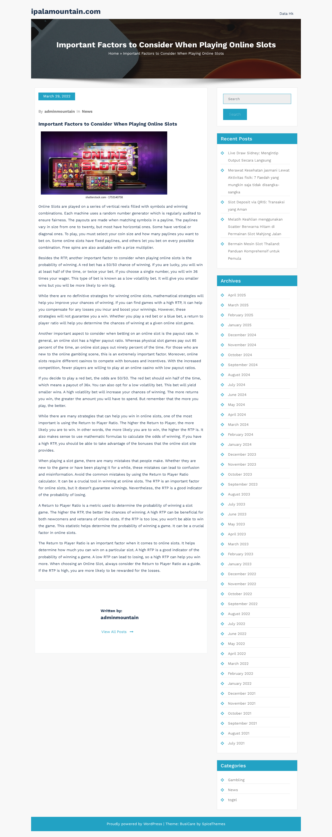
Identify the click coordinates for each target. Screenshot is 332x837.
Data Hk (287, 13)
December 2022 (242, 574)
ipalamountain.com (66, 11)
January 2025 (240, 325)
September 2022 (243, 604)
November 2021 (241, 703)
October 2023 (240, 474)
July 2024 (236, 385)
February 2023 (240, 554)
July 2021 (236, 743)
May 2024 (236, 404)
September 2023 (243, 484)
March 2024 (238, 424)
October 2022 (240, 594)
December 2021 (241, 693)
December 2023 (242, 454)
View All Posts (114, 632)
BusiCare (187, 824)
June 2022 (237, 634)
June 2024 (237, 395)
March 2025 (238, 305)
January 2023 (240, 564)
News (87, 111)
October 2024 (240, 355)
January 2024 (240, 444)
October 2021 (239, 713)
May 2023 (236, 524)
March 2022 (238, 663)
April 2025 (237, 295)
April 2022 (237, 653)
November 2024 (242, 345)
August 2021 (238, 733)
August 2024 (239, 375)
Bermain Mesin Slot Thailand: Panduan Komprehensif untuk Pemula (254, 251)
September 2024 (243, 365)
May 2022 (236, 643)
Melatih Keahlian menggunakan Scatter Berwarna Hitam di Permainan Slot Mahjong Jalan (255, 226)
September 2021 (242, 723)
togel (232, 800)
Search (235, 114)
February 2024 (240, 434)
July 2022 (236, 624)
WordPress (152, 824)
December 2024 (242, 335)
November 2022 (242, 584)
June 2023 (237, 514)
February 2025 (240, 315)
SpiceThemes (213, 824)
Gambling (236, 780)
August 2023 (239, 494)
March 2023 (238, 544)
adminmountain (59, 111)
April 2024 (237, 414)
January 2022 (240, 683)
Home (113, 53)
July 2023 (236, 504)
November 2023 (242, 464)
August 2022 (239, 614)
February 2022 (240, 673)
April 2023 (237, 534)
